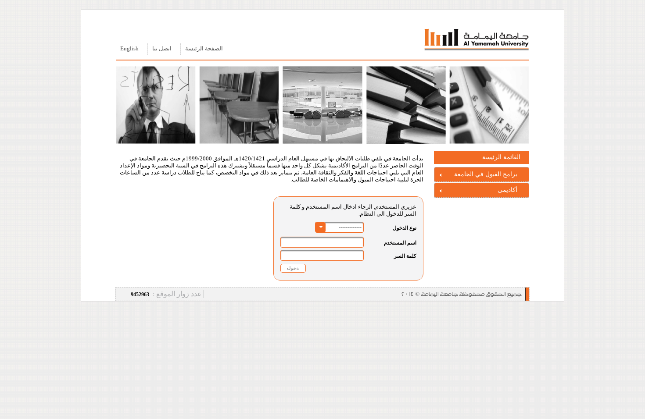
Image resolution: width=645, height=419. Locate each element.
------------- (350, 227)
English (129, 49)
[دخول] (293, 268)
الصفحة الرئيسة (204, 49)
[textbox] (322, 242)
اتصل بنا (162, 49)
